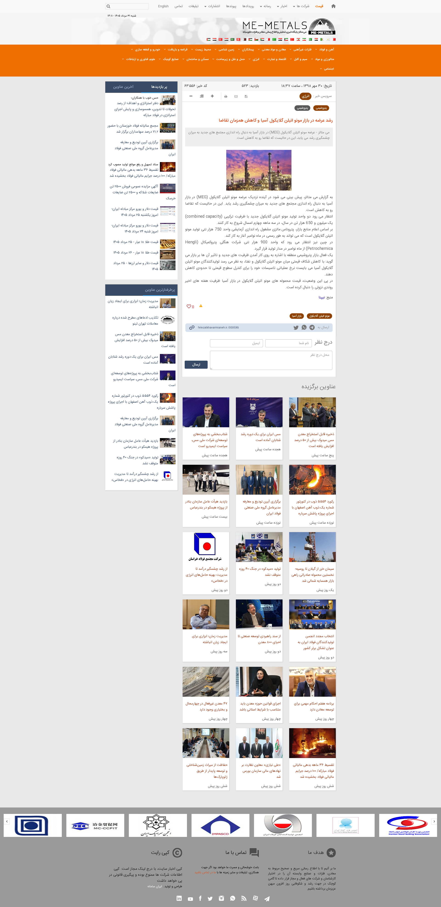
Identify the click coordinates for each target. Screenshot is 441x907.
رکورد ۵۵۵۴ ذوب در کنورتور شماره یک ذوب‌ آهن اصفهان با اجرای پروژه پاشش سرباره (313, 507)
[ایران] (304, 39)
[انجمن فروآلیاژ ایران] (408, 825)
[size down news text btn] (191, 97)
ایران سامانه (154, 886)
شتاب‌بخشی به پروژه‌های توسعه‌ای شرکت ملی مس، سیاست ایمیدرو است (209, 440)
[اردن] (250, 39)
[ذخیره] (246, 96)
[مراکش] (292, 39)
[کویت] (286, 39)
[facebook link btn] (200, 899)
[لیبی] (274, 39)
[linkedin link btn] (179, 899)
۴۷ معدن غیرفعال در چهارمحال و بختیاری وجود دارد (206, 707)
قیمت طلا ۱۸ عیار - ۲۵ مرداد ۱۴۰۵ (135, 242)
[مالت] (268, 39)
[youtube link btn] (190, 900)
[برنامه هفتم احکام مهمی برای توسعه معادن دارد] (312, 682)
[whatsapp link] (304, 328)
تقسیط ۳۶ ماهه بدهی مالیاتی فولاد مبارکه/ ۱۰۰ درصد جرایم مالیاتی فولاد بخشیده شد (313, 771)
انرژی (305, 96)
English (163, 6)
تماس (179, 6)
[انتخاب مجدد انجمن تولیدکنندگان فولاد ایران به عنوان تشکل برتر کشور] (312, 614)
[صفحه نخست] (333, 6)
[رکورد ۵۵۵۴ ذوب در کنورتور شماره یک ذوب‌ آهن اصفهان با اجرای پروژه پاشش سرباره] (312, 480)
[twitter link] (296, 328)
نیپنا (322, 297)
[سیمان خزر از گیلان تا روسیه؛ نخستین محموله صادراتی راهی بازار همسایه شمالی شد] (312, 547)
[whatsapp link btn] (232, 899)
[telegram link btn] (267, 899)
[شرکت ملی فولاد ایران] (95, 825)
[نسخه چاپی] (225, 96)
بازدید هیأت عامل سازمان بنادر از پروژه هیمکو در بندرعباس (206, 505)
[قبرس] (328, 39)
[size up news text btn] (212, 97)
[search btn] (108, 6)
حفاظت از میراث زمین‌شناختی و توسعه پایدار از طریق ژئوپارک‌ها (207, 771)
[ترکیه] (220, 39)
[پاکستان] (310, 39)
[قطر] (244, 39)
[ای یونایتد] (33, 825)
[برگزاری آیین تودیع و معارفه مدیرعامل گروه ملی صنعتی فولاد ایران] (259, 480)
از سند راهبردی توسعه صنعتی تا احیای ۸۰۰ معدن (259, 639)
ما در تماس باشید (205, 872)
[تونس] (238, 39)
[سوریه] (226, 39)
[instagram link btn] (221, 899)
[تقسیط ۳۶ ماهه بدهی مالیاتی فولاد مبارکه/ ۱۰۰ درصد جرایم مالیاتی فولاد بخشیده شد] (312, 743)
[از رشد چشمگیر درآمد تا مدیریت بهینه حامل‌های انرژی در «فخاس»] (206, 547)
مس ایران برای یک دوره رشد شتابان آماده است (261, 437)
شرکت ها (303, 6)
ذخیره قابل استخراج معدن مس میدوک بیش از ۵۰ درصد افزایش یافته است (314, 440)
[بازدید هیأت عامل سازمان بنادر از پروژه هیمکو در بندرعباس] (206, 480)
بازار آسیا (296, 316)
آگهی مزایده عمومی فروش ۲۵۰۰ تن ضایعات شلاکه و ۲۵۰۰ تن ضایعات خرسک (142, 192)
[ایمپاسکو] (283, 825)
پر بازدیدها (159, 87)
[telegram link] (312, 328)
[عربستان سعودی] (232, 39)
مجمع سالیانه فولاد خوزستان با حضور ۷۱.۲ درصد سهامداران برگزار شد (132, 129)
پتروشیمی (321, 108)
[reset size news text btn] (202, 97)
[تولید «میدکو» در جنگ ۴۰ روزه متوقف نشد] (259, 547)
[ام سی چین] (158, 825)
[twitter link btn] (210, 899)
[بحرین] (334, 39)
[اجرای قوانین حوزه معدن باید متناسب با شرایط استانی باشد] (259, 682)
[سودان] (262, 39)
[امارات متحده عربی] (208, 39)
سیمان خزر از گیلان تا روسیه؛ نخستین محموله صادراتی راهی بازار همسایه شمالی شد (312, 575)
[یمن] (214, 39)
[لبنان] (298, 39)
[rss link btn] (243, 899)
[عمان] (256, 39)
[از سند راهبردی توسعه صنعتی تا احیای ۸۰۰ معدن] (259, 614)
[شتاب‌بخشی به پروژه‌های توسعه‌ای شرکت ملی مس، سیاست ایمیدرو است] (206, 412)
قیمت (319, 6)
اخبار (284, 6)
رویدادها (248, 6)
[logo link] (289, 29)
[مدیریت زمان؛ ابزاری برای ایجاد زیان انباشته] (206, 614)
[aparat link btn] (255, 899)
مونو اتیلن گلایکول (319, 316)
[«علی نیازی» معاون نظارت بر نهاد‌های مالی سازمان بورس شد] (259, 743)
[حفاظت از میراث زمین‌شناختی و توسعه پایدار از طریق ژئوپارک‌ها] (206, 743)
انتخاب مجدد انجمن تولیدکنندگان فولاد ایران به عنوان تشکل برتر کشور (316, 642)
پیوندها (231, 6)
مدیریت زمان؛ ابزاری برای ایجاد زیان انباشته (209, 639)
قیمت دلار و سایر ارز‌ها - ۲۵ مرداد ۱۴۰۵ (135, 266)
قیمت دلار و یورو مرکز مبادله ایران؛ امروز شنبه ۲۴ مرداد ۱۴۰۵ (135, 228)
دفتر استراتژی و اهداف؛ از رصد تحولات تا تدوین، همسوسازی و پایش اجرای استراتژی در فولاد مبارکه (144, 109)
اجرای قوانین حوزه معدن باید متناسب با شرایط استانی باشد (260, 707)
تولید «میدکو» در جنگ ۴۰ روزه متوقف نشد (260, 572)
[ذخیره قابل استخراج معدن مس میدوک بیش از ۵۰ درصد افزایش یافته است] (312, 412)
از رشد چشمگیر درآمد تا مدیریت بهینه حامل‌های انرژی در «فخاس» (206, 575)
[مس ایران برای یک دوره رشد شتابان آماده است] (259, 412)
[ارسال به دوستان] (236, 96)
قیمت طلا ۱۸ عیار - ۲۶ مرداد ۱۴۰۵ (135, 253)
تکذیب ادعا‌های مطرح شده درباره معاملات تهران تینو (135, 321)
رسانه (267, 6)
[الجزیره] (322, 39)
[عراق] (280, 39)
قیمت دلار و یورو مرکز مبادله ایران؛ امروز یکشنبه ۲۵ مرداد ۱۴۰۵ (135, 212)
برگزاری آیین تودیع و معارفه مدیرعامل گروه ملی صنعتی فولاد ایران (262, 507)
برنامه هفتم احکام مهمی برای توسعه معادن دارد (314, 707)
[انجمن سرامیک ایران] (220, 825)
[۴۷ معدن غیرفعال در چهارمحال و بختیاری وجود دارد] (206, 682)
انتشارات (214, 6)
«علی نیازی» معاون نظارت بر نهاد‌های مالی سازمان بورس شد (261, 771)
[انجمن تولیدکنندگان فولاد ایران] (345, 825)
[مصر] (316, 39)
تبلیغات (193, 6)
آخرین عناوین (123, 87)
